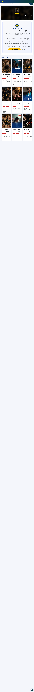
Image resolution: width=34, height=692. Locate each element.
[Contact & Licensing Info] (32, 690)
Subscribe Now (15, 49)
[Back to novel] (1, 4)
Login (23, 49)
